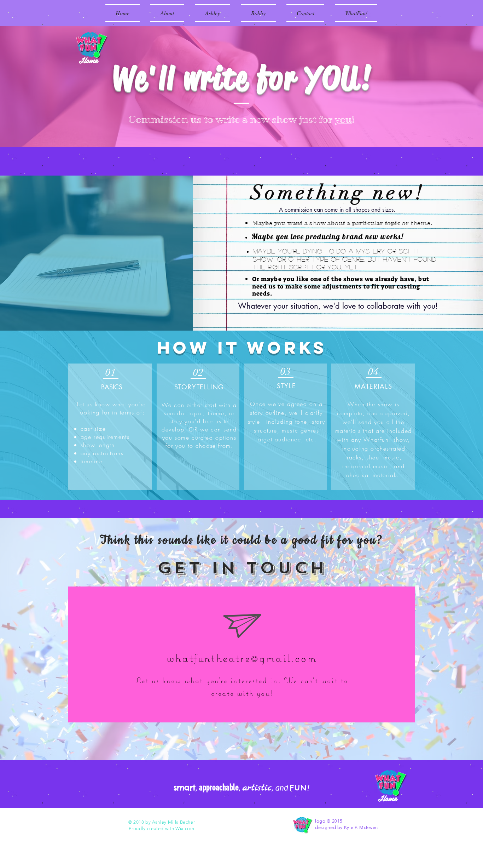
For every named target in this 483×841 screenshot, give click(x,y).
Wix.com (184, 828)
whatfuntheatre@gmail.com (242, 658)
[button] (212, 13)
